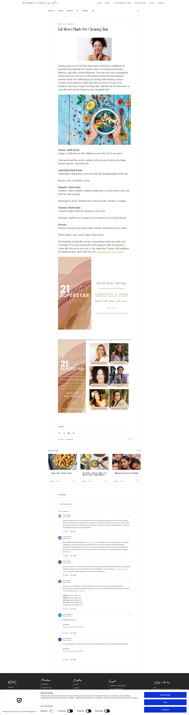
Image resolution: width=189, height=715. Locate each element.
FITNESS (85, 11)
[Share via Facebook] (59, 433)
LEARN (76, 688)
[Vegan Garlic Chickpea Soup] (62, 462)
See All (139, 450)
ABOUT (11, 687)
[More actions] (130, 24)
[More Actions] (130, 516)
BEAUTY (70, 11)
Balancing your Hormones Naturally (126, 473)
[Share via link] (73, 433)
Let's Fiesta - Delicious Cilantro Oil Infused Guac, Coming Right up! (94, 474)
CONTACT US (46, 688)
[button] (108, 3)
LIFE (93, 11)
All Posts (51, 11)
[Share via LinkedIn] (69, 433)
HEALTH (60, 11)
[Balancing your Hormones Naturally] (126, 462)
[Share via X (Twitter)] (64, 433)
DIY (78, 11)
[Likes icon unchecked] (64, 531)
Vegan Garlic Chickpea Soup (61, 473)
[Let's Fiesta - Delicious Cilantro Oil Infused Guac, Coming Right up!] (94, 462)
